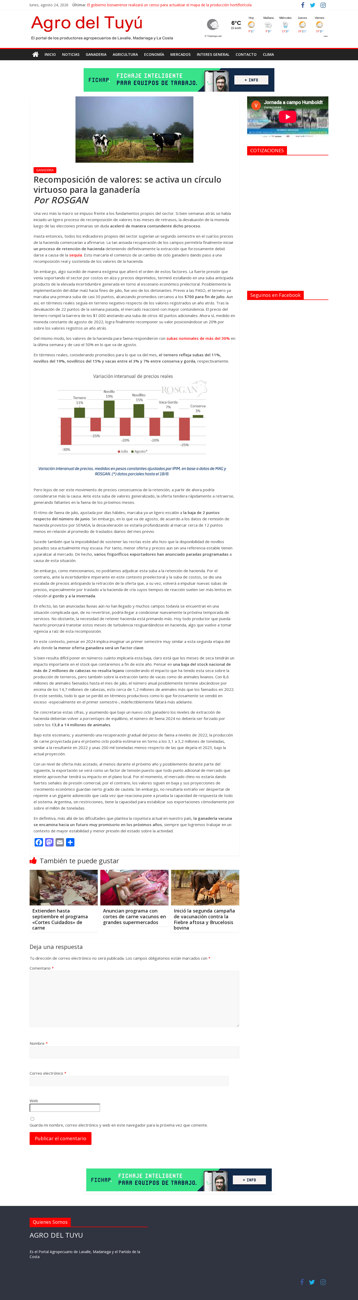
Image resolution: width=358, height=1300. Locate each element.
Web (34, 1100)
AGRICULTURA (125, 54)
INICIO (50, 54)
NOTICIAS (70, 54)
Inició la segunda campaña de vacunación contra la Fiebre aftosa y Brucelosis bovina (204, 919)
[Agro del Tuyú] (35, 54)
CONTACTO (246, 54)
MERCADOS (180, 54)
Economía (154, 54)
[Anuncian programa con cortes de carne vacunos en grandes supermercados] (134, 873)
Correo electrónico (48, 1073)
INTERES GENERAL (213, 54)
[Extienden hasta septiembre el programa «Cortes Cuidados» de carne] (64, 873)
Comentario (42, 968)
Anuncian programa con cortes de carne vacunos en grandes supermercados (134, 916)
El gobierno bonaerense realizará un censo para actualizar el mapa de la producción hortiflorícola (169, 4)
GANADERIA (96, 54)
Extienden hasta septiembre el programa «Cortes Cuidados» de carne (60, 919)
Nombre (39, 1043)
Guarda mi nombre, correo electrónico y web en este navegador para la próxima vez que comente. (119, 1125)
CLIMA (268, 54)
